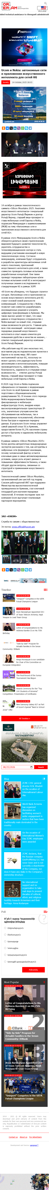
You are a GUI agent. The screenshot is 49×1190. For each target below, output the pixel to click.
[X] (11, 128)
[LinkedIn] (15, 128)
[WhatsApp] (22, 128)
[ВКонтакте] (7, 128)
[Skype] (26, 128)
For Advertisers (35, 1137)
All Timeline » (24, 718)
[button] (45, 533)
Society (6, 82)
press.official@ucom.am (23, 526)
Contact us (13, 1137)
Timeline (6, 589)
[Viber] (18, 128)
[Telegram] (30, 128)
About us (23, 1137)
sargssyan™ (34, 1145)
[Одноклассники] (3, 128)
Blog (6, 778)
